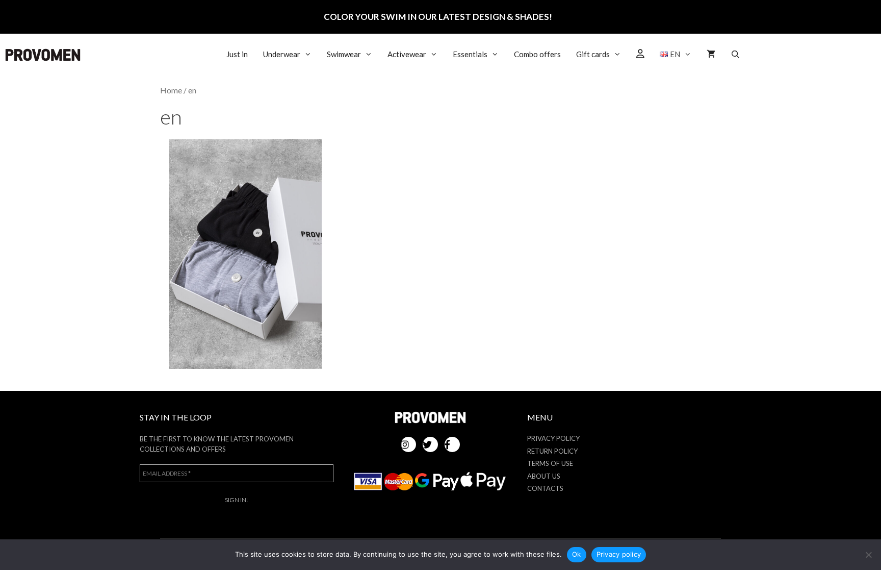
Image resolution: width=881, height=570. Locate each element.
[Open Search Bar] (735, 54)
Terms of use (550, 463)
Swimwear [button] (344, 54)
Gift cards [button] (593, 54)
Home (171, 90)
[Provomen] (43, 54)
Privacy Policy (553, 438)
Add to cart (245, 260)
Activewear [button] (406, 54)
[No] (868, 555)
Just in (237, 54)
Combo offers (537, 54)
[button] (675, 54)
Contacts (545, 488)
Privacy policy (619, 554)
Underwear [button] (281, 54)
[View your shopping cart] (711, 54)
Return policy (552, 451)
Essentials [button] (470, 54)
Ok (576, 554)
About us (543, 476)
